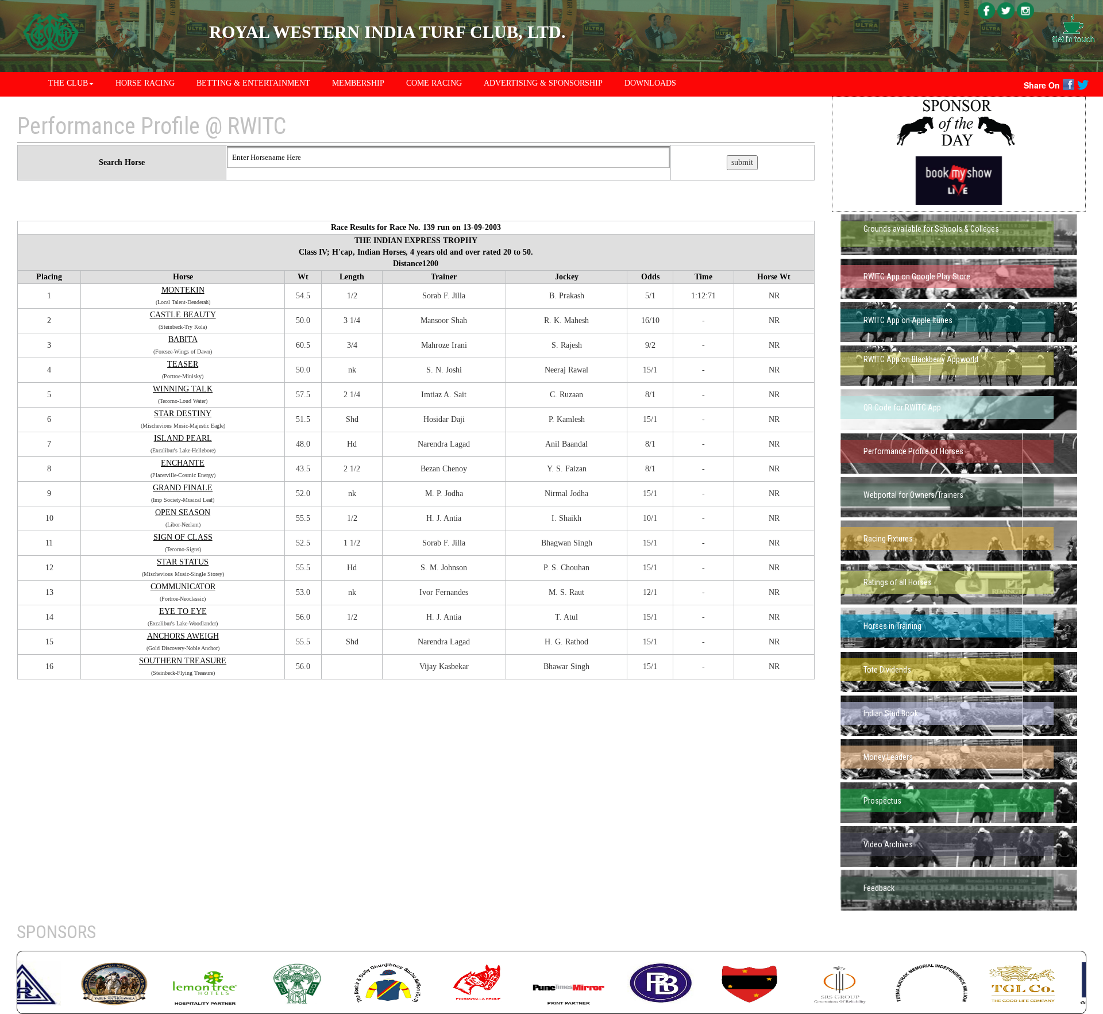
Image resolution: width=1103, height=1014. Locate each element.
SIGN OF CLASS (183, 537)
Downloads (650, 83)
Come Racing (434, 83)
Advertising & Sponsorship (543, 83)
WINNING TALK (183, 389)
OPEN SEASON (182, 512)
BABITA (183, 339)
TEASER (182, 364)
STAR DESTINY (182, 413)
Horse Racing (145, 83)
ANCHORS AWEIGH (183, 636)
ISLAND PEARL (183, 438)
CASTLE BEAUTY (183, 314)
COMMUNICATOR (183, 586)
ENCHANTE (183, 463)
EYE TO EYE (183, 611)
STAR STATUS (183, 562)
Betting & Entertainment (253, 83)
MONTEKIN (183, 290)
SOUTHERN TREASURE (182, 660)
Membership (358, 83)
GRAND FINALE (183, 487)
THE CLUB (68, 83)
